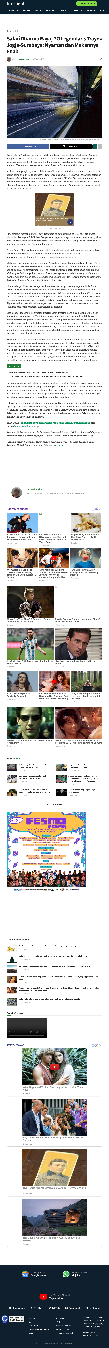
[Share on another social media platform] (100, 146)
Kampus (38, 10)
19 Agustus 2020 (38, 59)
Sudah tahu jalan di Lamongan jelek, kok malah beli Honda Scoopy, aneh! (49, 999)
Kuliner (26, 10)
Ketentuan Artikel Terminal (39, 1329)
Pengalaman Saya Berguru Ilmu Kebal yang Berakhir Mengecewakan (55, 423)
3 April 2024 (73, 784)
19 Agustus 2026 (25, 970)
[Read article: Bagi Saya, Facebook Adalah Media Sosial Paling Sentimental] (12, 779)
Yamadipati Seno (42, 457)
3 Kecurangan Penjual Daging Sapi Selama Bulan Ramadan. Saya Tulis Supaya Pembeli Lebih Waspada (83, 778)
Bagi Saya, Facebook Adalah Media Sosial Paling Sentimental (33, 777)
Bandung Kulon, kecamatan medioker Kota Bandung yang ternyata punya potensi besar (55, 946)
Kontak (31, 1333)
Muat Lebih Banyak (54, 804)
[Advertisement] (54, 22)
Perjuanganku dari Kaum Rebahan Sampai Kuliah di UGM (82, 766)
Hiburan (104, 10)
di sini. (61, 445)
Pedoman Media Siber (64, 1325)
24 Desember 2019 (75, 771)
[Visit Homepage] (15, 3)
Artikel (15, 31)
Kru (30, 1322)
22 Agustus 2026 (25, 994)
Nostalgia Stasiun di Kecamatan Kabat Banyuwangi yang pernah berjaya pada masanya (55, 966)
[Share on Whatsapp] (95, 146)
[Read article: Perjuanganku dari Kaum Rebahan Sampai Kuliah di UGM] (61, 767)
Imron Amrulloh (22, 59)
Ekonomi (50, 10)
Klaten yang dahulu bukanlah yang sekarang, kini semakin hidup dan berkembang (46, 376)
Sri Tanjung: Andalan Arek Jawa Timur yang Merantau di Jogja (34, 766)
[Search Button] (101, 3)
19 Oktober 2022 (75, 795)
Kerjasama (60, 1318)
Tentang (32, 1318)
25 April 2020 (24, 782)
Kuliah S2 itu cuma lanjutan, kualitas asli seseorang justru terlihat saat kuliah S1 (53, 956)
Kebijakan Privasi (62, 1329)
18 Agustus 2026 (25, 959)
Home (9, 31)
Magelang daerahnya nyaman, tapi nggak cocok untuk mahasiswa (38, 372)
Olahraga (77, 10)
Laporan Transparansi (64, 1333)
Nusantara (14, 10)
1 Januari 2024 (24, 795)
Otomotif (91, 10)
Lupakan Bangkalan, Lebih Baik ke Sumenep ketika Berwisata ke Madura (34, 791)
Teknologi (63, 10)
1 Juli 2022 (23, 771)
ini (88, 436)
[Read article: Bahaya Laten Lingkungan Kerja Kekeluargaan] (61, 792)
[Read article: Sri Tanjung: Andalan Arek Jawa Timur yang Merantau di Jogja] (12, 767)
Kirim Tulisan (88, 4)
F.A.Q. (58, 1322)
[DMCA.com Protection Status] (17, 1319)
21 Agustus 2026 (25, 949)
